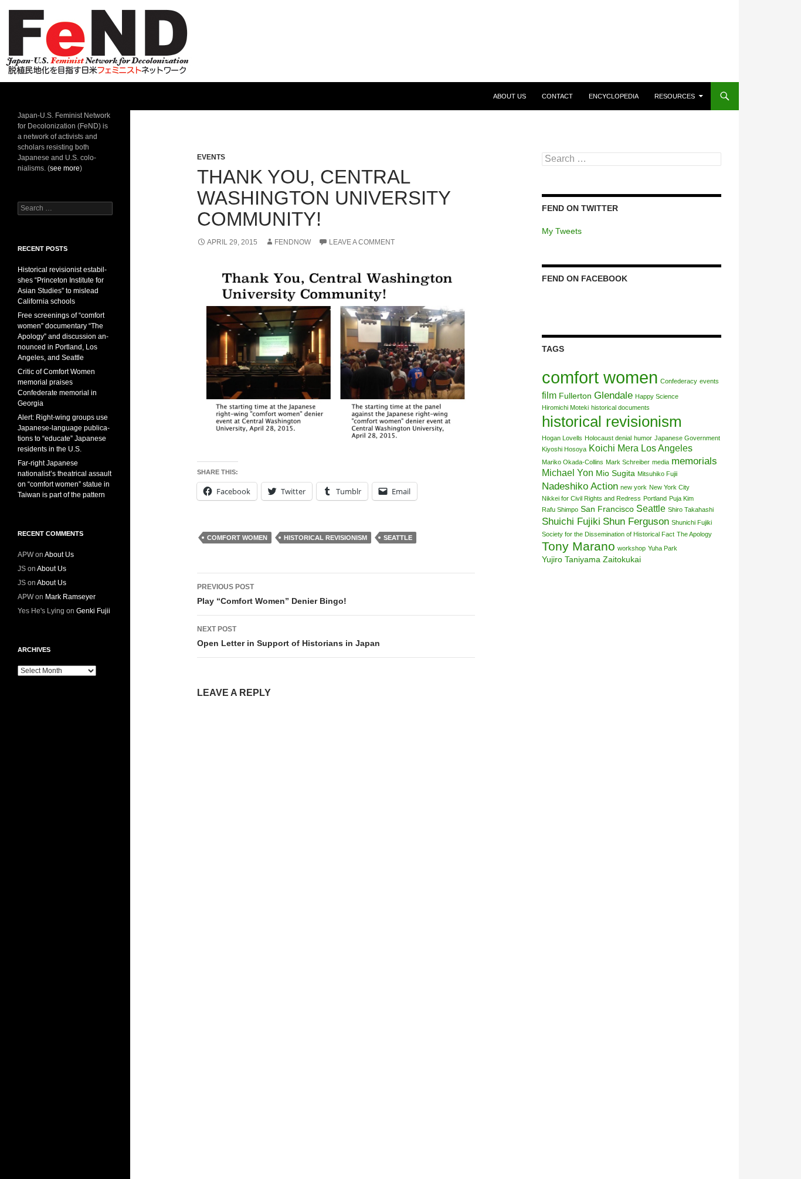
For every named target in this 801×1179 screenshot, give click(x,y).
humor (643, 437)
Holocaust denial (608, 437)
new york (633, 487)
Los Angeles (667, 448)
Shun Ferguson (636, 521)
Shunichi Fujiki (691, 522)
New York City (669, 487)
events (709, 381)
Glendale (613, 395)
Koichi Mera (614, 448)
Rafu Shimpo (560, 509)
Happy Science (656, 396)
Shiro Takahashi (691, 509)
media (660, 462)
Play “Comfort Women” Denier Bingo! (272, 594)
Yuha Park (662, 548)
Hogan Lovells (562, 437)
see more (65, 168)
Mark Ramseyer (70, 597)
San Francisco (607, 509)
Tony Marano (578, 546)
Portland (655, 498)
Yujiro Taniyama (571, 559)
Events (211, 157)
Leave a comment (362, 242)
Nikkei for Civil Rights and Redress (591, 498)
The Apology (694, 534)
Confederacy (678, 381)
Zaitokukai (622, 559)
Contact (557, 96)
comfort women (237, 537)
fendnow (292, 242)
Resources (674, 96)
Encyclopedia (614, 96)
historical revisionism (325, 537)
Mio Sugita (615, 473)
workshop (631, 548)
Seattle (397, 537)
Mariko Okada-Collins (572, 462)
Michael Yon (567, 473)
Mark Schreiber (628, 462)
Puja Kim (681, 498)
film (549, 395)
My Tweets (562, 231)
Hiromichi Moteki (565, 407)
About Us (509, 96)
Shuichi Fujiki (571, 521)
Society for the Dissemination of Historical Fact (608, 534)
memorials (694, 461)
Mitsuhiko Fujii (657, 473)
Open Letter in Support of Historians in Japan (288, 636)
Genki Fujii (93, 611)
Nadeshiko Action (580, 486)
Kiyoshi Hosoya (564, 449)
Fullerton (575, 396)
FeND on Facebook (584, 278)
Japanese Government (687, 437)
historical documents (620, 407)
